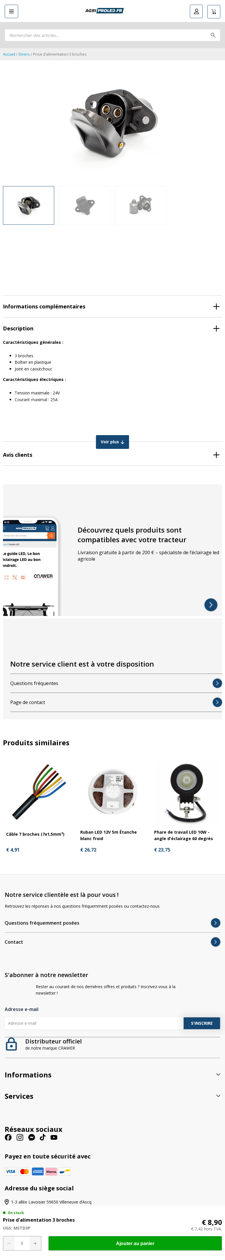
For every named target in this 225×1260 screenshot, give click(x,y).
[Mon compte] (196, 11)
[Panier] (213, 11)
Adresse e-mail (21, 1009)
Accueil (9, 54)
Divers (24, 54)
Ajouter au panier (135, 1243)
